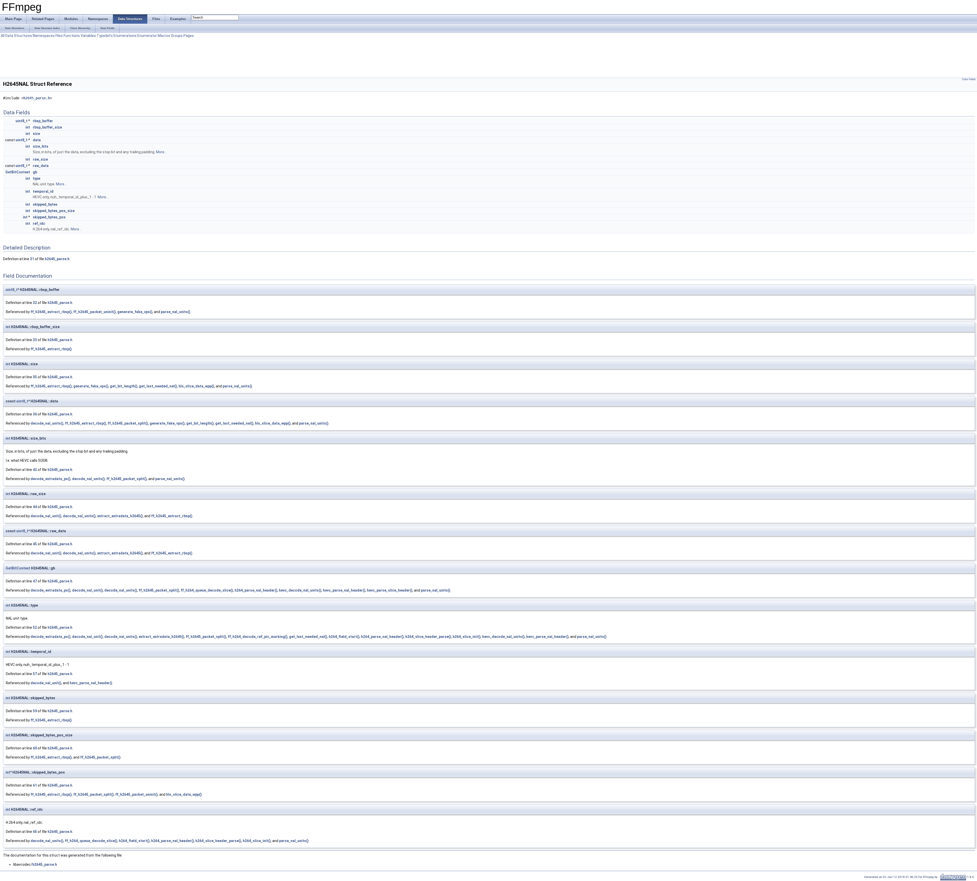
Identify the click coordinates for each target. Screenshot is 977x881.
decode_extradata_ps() (50, 479)
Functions (72, 36)
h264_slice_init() (467, 637)
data (37, 140)
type (36, 178)
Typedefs (105, 36)
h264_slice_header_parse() (428, 637)
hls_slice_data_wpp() (196, 386)
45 (35, 544)
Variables (88, 36)
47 (35, 581)
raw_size (40, 159)
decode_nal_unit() (46, 516)
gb (35, 172)
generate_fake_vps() (134, 312)
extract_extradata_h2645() (120, 516)
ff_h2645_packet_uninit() (94, 312)
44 (35, 507)
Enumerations (125, 36)
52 (35, 627)
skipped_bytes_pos (49, 217)
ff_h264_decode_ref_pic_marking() (258, 637)
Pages (188, 36)
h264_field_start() (344, 637)
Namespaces (44, 36)
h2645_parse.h (36, 98)
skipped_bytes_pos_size (54, 211)
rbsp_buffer (43, 121)
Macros (164, 36)
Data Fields (969, 79)
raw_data (41, 166)
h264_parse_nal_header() (256, 590)
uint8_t (21, 121)
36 (35, 414)
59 (35, 711)
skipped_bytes (45, 204)
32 (35, 303)
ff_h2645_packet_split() (128, 423)
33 (35, 340)
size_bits (40, 146)
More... (161, 152)
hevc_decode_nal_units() (300, 590)
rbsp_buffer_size (47, 127)
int (27, 127)
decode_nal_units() (47, 423)
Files (59, 36)
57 (35, 674)
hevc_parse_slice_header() (389, 590)
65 (35, 832)
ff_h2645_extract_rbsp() (51, 312)
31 (32, 259)
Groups (177, 36)
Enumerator (147, 36)
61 (35, 785)
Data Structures (18, 36)
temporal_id (43, 191)
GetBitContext (17, 172)
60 (35, 748)
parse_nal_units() (175, 312)
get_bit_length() (123, 386)
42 (35, 470)
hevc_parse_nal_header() (344, 590)
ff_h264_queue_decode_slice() (207, 590)
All (3, 36)
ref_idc (39, 223)
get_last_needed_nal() (158, 386)
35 (35, 377)
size (36, 134)
